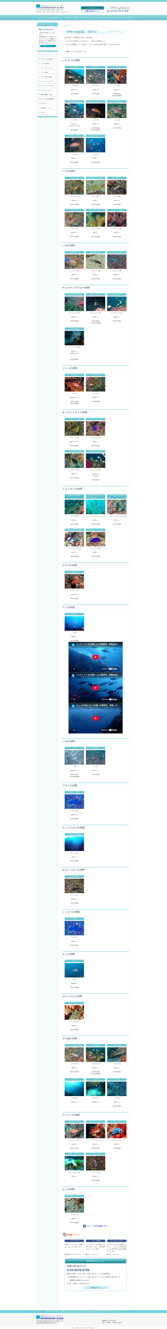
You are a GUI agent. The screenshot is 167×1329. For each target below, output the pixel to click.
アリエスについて (107, 17)
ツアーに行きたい (55, 1311)
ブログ (119, 17)
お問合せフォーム (46, 108)
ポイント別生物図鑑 (47, 99)
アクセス (127, 17)
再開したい (77, 17)
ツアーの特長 (66, 17)
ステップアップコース (47, 85)
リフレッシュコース (47, 81)
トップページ (44, 54)
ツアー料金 (44, 72)
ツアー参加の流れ (46, 77)
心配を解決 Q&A (46, 94)
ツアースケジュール (47, 68)
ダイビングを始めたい (51, 17)
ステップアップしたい (91, 17)
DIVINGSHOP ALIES (52, 7)
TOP (39, 17)
